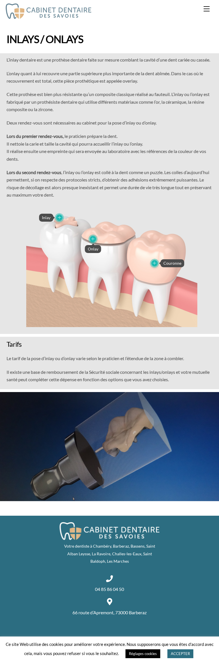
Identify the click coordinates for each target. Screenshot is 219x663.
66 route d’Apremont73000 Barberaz (109, 612)
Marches (121, 561)
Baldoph (97, 561)
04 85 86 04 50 (109, 589)
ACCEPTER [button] (180, 653)
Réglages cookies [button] (143, 653)
